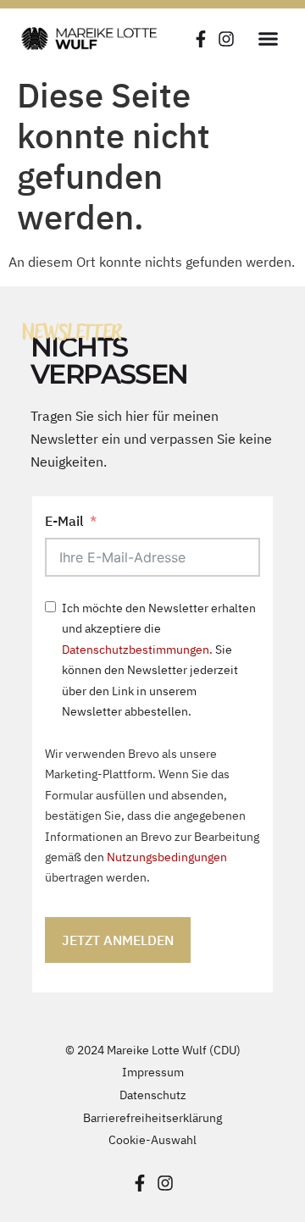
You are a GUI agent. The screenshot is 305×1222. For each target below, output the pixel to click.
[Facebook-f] (200, 38)
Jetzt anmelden (118, 940)
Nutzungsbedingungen (167, 857)
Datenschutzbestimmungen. (137, 649)
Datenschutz (152, 1095)
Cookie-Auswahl (152, 1139)
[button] (268, 38)
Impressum (153, 1072)
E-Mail (64, 520)
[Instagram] (226, 38)
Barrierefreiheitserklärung (152, 1117)
